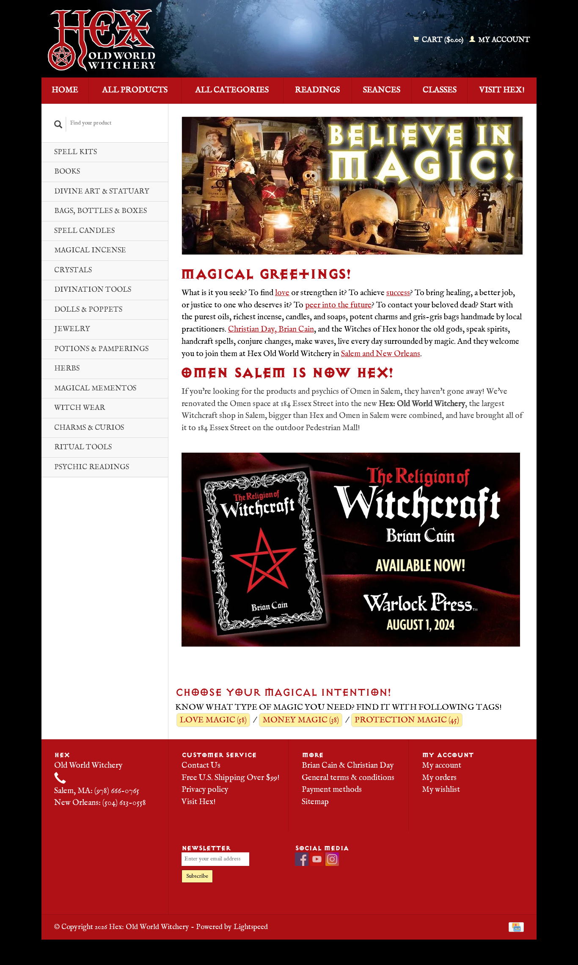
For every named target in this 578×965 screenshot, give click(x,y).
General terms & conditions (348, 778)
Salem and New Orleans (380, 354)
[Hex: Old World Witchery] (163, 40)
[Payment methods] (516, 927)
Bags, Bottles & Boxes (100, 211)
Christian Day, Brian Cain (271, 329)
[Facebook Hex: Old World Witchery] (301, 859)
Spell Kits (75, 152)
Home (65, 90)
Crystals (73, 270)
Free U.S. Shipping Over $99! (231, 778)
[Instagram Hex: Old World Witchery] (332, 859)
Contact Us (201, 765)
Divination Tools (92, 289)
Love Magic (213, 720)
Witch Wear (79, 408)
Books (67, 171)
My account (503, 40)
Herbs (67, 368)
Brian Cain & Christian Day (348, 765)
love (282, 293)
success (398, 293)
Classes (440, 90)
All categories (232, 90)
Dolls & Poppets (88, 309)
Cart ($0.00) (442, 40)
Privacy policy (205, 790)
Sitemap (315, 802)
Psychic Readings (91, 467)
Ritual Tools (83, 447)
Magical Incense (90, 250)
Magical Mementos (95, 388)
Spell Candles (84, 231)
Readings (317, 90)
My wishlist (441, 790)
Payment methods (332, 790)
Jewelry (72, 329)
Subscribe (197, 876)
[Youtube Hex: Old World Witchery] (317, 859)
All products (135, 90)
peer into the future (338, 305)
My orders (439, 778)
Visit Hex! (502, 90)
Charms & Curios (89, 427)
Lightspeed (251, 927)
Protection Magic (407, 720)
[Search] (58, 124)
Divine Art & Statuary (101, 191)
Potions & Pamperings (101, 349)
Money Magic (300, 720)
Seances (381, 90)
